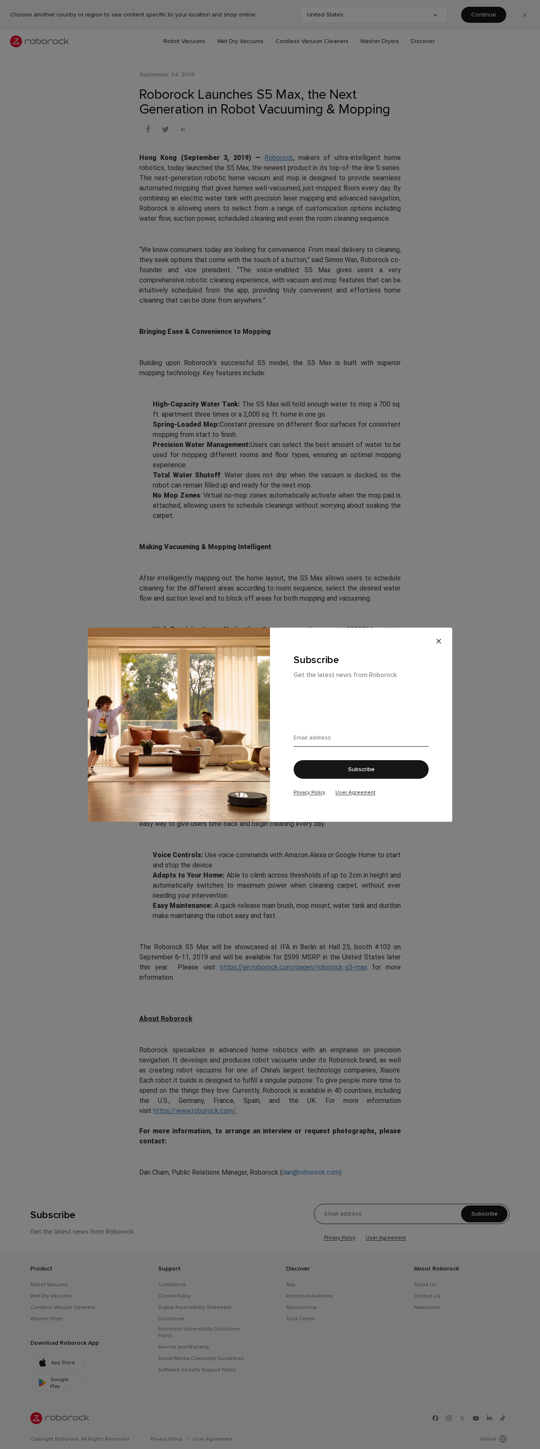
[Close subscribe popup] (439, 641)
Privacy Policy (309, 792)
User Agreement (355, 792)
